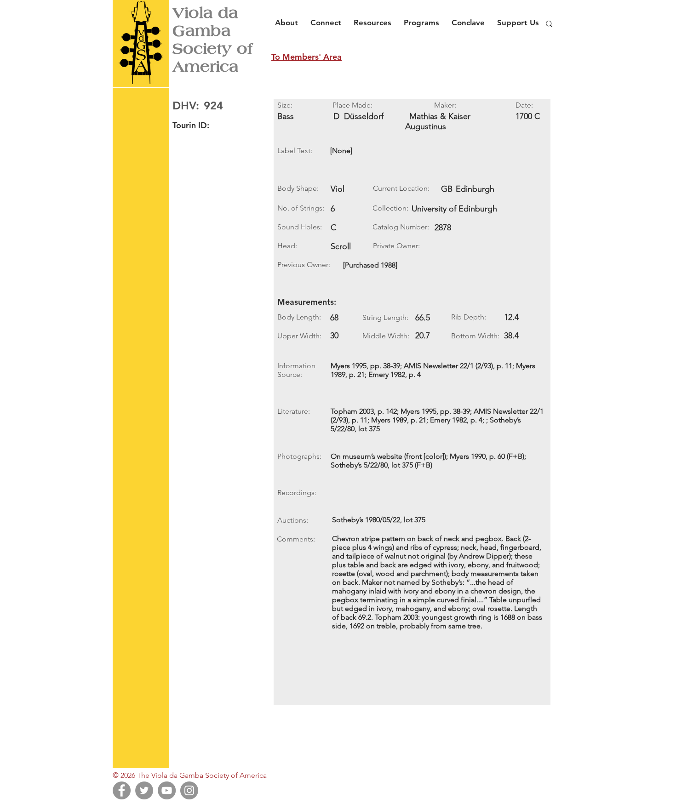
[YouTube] (167, 790)
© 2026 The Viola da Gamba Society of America (190, 775)
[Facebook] (122, 790)
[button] (289, 18)
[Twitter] (144, 790)
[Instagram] (189, 790)
